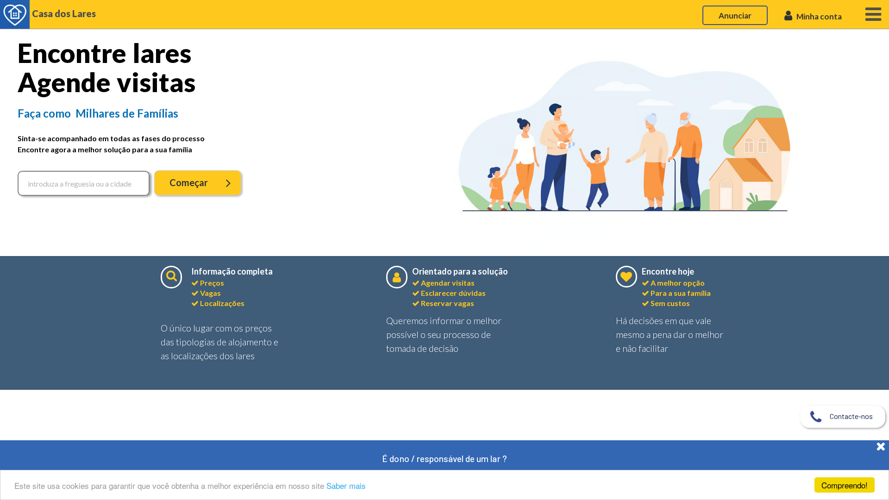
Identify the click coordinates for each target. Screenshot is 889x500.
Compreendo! (844, 485)
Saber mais (346, 485)
